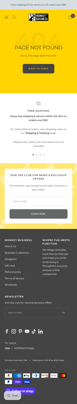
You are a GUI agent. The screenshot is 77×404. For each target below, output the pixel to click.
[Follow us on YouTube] (27, 331)
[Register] (63, 312)
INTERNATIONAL (24, 348)
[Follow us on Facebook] (7, 331)
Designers (11, 259)
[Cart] (70, 17)
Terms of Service (14, 278)
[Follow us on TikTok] (34, 331)
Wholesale (11, 284)
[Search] (14, 17)
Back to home (38, 68)
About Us (10, 246)
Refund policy (13, 271)
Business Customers (17, 252)
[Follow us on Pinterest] (20, 331)
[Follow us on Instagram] (13, 331)
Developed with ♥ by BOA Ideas (48, 360)
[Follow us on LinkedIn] (40, 331)
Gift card (10, 265)
